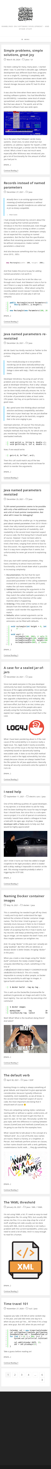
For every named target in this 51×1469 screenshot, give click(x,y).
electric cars (34, 796)
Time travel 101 (16, 1304)
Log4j (19, 690)
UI (32, 59)
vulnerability (27, 690)
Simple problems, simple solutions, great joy (23, 52)
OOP (31, 1080)
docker (26, 905)
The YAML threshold (19, 1202)
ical (30, 1308)
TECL (30, 1217)
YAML (40, 1207)
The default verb (17, 1075)
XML (34, 1207)
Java (27, 59)
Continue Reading (11, 171)
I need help (12, 792)
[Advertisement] (25, 1420)
